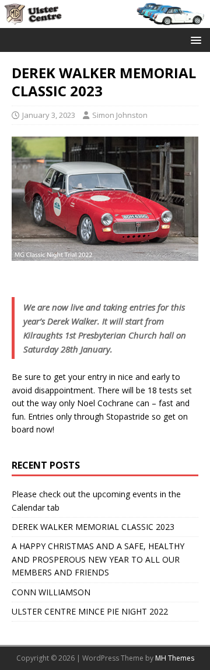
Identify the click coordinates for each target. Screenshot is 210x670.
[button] (194, 39)
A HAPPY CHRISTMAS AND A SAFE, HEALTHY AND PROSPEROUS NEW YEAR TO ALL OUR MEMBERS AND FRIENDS (98, 559)
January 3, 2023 (48, 115)
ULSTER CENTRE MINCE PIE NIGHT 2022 (90, 611)
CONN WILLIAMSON (51, 592)
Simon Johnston (120, 115)
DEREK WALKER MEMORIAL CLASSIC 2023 (93, 526)
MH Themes (174, 658)
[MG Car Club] (105, 20)
